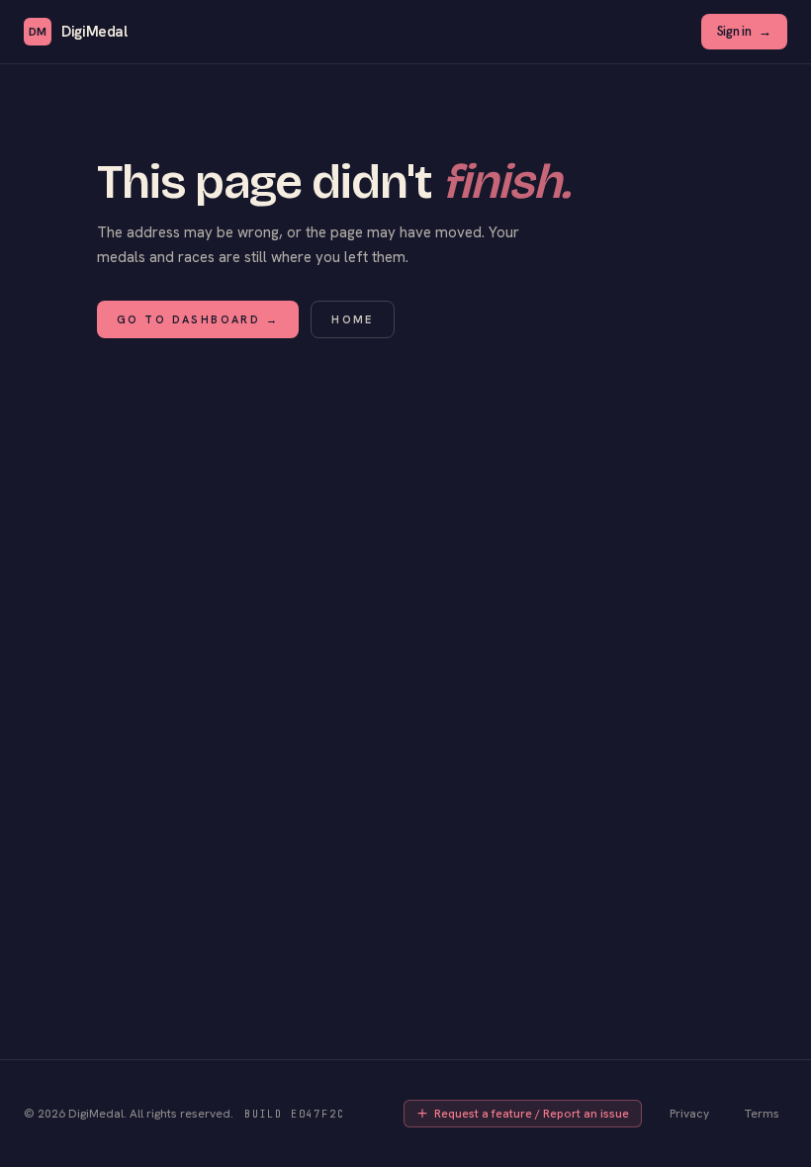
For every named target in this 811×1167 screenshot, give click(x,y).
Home (352, 319)
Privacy (689, 1114)
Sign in (744, 31)
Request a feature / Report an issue (531, 1114)
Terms (762, 1114)
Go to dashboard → (198, 319)
